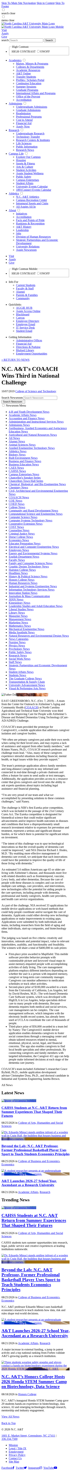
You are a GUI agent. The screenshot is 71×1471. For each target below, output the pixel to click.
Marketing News (18, 622)
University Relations (28, 246)
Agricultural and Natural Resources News (33, 434)
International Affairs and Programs (36, 93)
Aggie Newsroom (26, 249)
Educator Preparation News (24, 543)
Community (23, 298)
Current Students (25, 285)
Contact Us (15, 1458)
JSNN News (16, 599)
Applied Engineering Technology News (32, 448)
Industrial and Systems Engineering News (33, 586)
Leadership (22, 230)
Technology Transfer (28, 136)
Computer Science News (23, 517)
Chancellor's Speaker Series (25, 477)
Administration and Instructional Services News (36, 421)
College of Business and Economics (39, 1161)
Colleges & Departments (30, 66)
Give (4, 36)
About (12, 210)
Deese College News (21, 536)
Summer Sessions (26, 86)
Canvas (20, 317)
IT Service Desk (25, 327)
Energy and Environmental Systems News (33, 553)
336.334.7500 (9, 1438)
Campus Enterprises (27, 179)
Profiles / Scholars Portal (30, 80)
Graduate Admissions (28, 110)
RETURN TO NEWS (15, 359)
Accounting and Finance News (26, 418)
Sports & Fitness (25, 163)
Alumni (20, 291)
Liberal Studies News (21, 609)
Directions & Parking (28, 347)
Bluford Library (25, 350)
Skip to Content (46, 3)
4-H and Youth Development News (29, 411)
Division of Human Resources (33, 236)
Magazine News (18, 615)
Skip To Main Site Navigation (18, 3)
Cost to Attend (24, 119)
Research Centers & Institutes (33, 140)
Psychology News (19, 648)
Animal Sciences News (22, 444)
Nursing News (17, 642)
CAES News (16, 467)
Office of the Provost (28, 96)
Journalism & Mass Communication (29, 596)
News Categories (18, 639)
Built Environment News (23, 457)
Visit (4, 30)
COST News (16, 527)
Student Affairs (24, 183)
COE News (15, 500)
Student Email (24, 330)
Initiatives (21, 213)
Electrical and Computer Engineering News (34, 546)
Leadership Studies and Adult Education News (35, 606)
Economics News (19, 540)
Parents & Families (27, 295)
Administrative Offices (29, 340)
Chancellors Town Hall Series (26, 480)
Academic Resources (28, 70)
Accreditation (23, 99)
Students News (17, 675)
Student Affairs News (21, 671)
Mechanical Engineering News (26, 629)
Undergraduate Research (30, 133)
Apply (5, 33)
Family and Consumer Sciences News (30, 563)
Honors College (27, 1394)
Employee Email (25, 324)
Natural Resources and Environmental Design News (39, 635)
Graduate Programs (27, 89)
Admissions (15, 103)
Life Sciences (23, 143)
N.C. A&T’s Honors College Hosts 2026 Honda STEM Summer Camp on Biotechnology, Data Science (34, 1381)
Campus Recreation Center (31, 200)
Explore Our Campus (28, 156)
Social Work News (19, 658)
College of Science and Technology (35, 391)
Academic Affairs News (22, 415)
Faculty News (17, 560)
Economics (7, 1164)
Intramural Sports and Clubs (32, 203)
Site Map (14, 1461)
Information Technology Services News (31, 589)
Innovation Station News (23, 592)
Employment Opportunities (31, 353)
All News (14, 438)
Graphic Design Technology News (29, 566)
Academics (15, 60)
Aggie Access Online (28, 311)
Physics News (17, 645)
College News (17, 507)
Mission (13, 1445)
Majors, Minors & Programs (32, 63)
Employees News (19, 550)
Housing (21, 160)
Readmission (23, 113)
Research (14, 130)
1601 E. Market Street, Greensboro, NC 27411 (28, 1435)
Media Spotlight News (22, 632)
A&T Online (23, 73)
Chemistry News (18, 487)
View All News (10, 1416)
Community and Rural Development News (33, 510)
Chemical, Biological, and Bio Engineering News (37, 484)
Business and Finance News (25, 461)
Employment (16, 1451)
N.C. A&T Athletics (27, 196)
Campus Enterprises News (24, 474)
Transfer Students (26, 76)
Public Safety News (20, 652)
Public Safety (23, 176)
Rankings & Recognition (30, 223)
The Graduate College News (25, 678)
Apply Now (23, 126)
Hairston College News (22, 569)
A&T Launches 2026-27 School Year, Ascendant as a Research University (29, 1183)
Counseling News (19, 530)
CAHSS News (17, 471)
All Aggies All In (26, 206)
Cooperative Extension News (25, 523)
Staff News (15, 662)
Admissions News (19, 424)
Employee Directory (27, 321)
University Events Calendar (32, 186)
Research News (25, 149)
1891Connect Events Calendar (33, 189)
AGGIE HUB (24, 307)
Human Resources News (23, 583)
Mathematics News (20, 625)
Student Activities (26, 170)
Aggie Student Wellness (30, 173)
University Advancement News (27, 685)
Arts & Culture (24, 166)
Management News (20, 619)
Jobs (18, 233)
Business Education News (24, 464)
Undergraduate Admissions (31, 106)
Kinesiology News (19, 602)
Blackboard (22, 314)
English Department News (24, 556)
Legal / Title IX (17, 1448)
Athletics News (17, 451)
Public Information (27, 146)
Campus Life (16, 153)
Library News (17, 612)
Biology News (17, 454)
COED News (16, 504)
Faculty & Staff (25, 288)
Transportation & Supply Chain (27, 681)
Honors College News (21, 579)
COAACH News (19, 497)
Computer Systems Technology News (30, 520)
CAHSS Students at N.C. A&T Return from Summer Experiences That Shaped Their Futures (34, 1112)
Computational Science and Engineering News (35, 513)
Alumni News (17, 441)
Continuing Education (28, 83)
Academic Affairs (28, 1192)
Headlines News (18, 573)
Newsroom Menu (16, 405)
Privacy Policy (17, 1455)
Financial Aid (23, 123)
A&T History (23, 226)
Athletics (14, 193)
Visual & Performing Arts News (27, 688)
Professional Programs (29, 116)
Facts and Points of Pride (30, 220)
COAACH (31, 707)
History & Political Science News (28, 576)
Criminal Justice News (22, 533)
